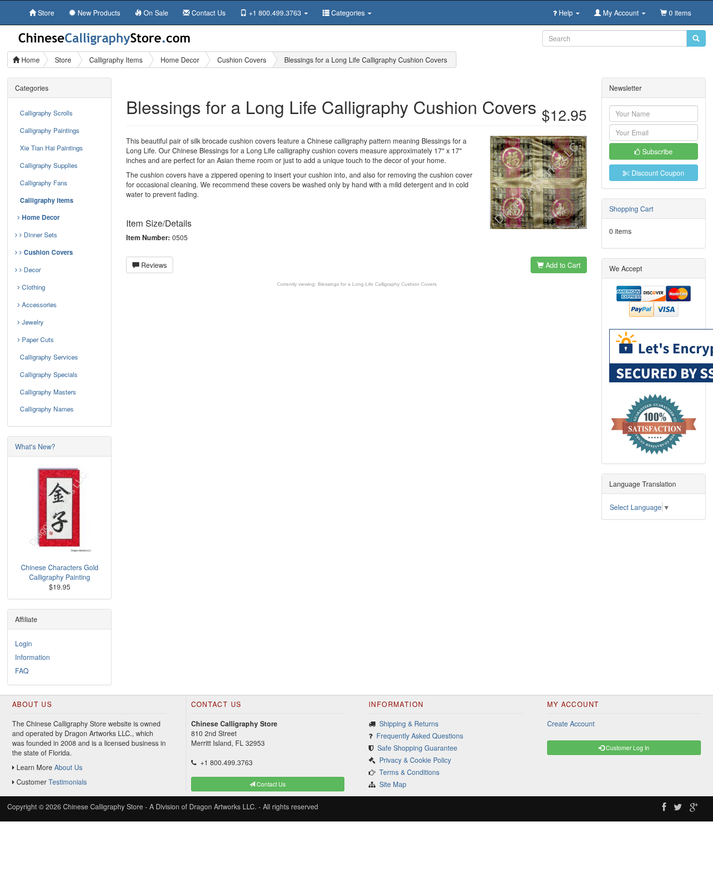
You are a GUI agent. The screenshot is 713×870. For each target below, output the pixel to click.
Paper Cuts (37, 339)
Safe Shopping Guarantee (417, 748)
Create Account (571, 723)
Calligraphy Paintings (50, 130)
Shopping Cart (631, 208)
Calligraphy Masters (48, 391)
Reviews (153, 265)
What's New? (35, 446)
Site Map (392, 784)
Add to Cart (562, 265)
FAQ (22, 670)
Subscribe (656, 151)
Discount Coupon (657, 173)
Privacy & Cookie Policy (415, 760)
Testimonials (68, 782)
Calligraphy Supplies (49, 165)
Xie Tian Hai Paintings (51, 147)
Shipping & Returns (408, 723)
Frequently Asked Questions (419, 735)
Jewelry (32, 322)
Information (32, 657)
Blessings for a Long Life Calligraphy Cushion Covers (377, 284)
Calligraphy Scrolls (46, 112)
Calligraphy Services (49, 356)
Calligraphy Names (47, 408)
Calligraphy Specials (49, 374)
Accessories (38, 304)
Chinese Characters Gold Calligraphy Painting (59, 572)
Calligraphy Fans (43, 182)
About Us (68, 767)
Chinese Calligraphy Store (103, 806)
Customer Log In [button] (626, 747)
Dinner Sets (39, 234)
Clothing (32, 287)
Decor (31, 269)
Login (23, 643)
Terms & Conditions (409, 772)
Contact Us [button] (270, 784)
